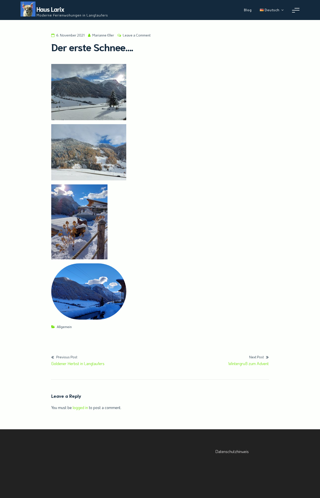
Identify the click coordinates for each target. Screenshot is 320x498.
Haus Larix (50, 9)
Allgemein (64, 326)
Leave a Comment (136, 35)
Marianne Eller (103, 35)
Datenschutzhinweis (232, 451)
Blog (248, 9)
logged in (80, 407)
